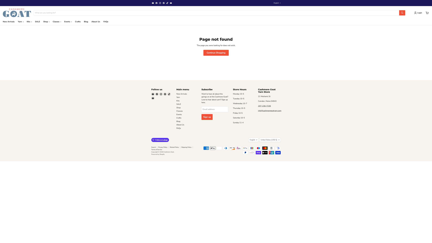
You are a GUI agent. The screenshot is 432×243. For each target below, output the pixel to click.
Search (153, 147)
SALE (37, 21)
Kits (29, 21)
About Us (95, 21)
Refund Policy (174, 147)
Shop (45, 21)
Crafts (78, 21)
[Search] (402, 12)
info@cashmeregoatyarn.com (269, 110)
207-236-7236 (264, 106)
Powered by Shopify (158, 154)
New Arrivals (9, 21)
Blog (86, 21)
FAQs (105, 21)
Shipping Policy (186, 147)
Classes (56, 21)
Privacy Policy (162, 147)
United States (269, 140)
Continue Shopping (216, 52)
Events (67, 21)
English (276, 3)
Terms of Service (156, 150)
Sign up (207, 117)
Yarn (20, 21)
